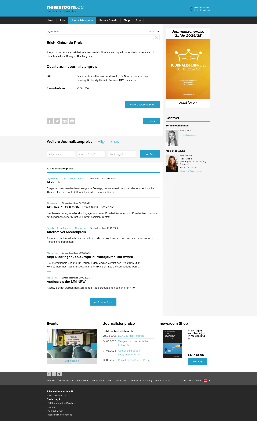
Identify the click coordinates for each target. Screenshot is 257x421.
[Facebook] (54, 374)
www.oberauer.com (57, 395)
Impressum (82, 380)
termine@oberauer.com (189, 135)
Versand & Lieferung (141, 380)
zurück (151, 121)
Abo (138, 20)
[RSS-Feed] (49, 374)
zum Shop (197, 361)
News (50, 20)
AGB (109, 380)
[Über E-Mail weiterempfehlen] (65, 121)
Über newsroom (66, 380)
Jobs (62, 20)
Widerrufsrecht (162, 380)
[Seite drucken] (72, 121)
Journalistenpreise (82, 20)
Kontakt (51, 380)
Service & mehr (108, 20)
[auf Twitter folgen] (59, 374)
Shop (127, 20)
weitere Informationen (142, 104)
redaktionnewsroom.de (59, 414)
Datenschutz (121, 380)
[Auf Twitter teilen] (57, 121)
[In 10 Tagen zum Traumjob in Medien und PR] (172, 344)
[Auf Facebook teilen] (50, 121)
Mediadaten (97, 380)
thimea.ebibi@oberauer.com (191, 171)
